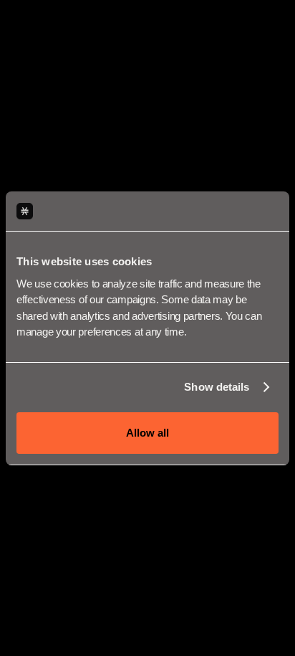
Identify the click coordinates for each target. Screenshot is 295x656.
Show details (216, 387)
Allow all (147, 433)
